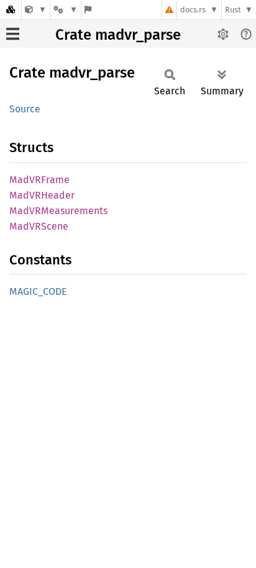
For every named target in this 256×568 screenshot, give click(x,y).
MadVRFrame (39, 180)
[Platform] (65, 9)
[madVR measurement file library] (36, 9)
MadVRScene (38, 226)
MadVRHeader (42, 195)
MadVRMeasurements (58, 211)
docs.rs (193, 9)
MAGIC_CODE (38, 291)
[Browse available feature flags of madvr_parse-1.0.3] (87, 9)
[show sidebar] (12, 34)
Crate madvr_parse (118, 34)
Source (24, 109)
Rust (233, 9)
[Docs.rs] (10, 9)
